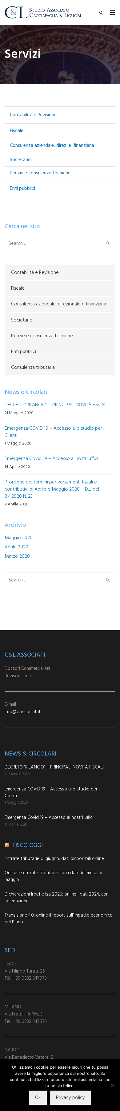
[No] (112, 1085)
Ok (38, 1098)
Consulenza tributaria (33, 368)
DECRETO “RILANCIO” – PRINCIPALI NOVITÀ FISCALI (56, 405)
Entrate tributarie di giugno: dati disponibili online (54, 858)
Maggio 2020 (19, 538)
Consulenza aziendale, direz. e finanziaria (52, 146)
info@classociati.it (23, 712)
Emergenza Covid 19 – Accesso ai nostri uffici (51, 459)
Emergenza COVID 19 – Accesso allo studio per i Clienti (54, 432)
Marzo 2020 (17, 556)
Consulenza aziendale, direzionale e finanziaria (58, 304)
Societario (20, 160)
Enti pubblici (22, 189)
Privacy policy (70, 1098)
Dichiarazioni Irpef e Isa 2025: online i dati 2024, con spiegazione (57, 898)
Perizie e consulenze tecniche (40, 173)
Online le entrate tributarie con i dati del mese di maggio (53, 876)
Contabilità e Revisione (33, 115)
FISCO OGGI (27, 845)
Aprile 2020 (16, 547)
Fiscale (16, 131)
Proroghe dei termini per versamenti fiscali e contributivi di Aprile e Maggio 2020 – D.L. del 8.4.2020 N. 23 (52, 489)
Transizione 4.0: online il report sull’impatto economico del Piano (59, 919)
